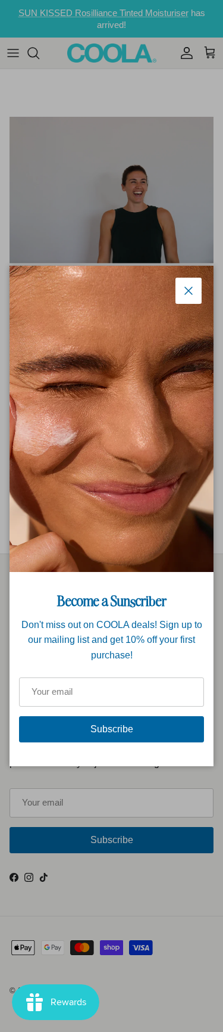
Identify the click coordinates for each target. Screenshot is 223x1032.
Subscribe (111, 729)
